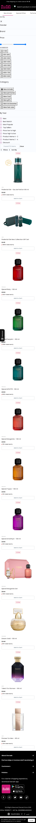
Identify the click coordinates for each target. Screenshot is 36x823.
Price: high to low (9, 134)
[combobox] (15, 814)
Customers (6, 766)
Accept (31, 820)
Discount (6, 143)
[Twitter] (15, 797)
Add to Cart (18, 198)
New (4, 119)
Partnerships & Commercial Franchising (17, 760)
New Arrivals (8, 13)
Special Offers (21, 13)
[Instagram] (9, 797)
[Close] (1, 21)
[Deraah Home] (6, 7)
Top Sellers (7, 128)
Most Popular (8, 125)
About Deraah (7, 756)
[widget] (18, 82)
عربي (27, 814)
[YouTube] (21, 797)
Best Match (7, 122)
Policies (5, 773)
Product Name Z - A (10, 140)
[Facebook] (3, 797)
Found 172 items (10, 146)
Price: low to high (9, 131)
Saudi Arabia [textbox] (15, 814)
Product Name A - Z (10, 137)
